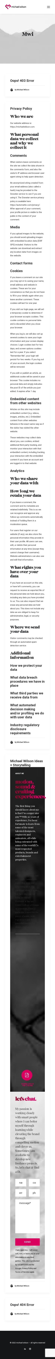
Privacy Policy (21, 109)
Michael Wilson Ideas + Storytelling (26, 763)
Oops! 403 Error (22, 81)
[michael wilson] (16, 7)
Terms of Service (22, 1272)
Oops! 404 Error (22, 1305)
